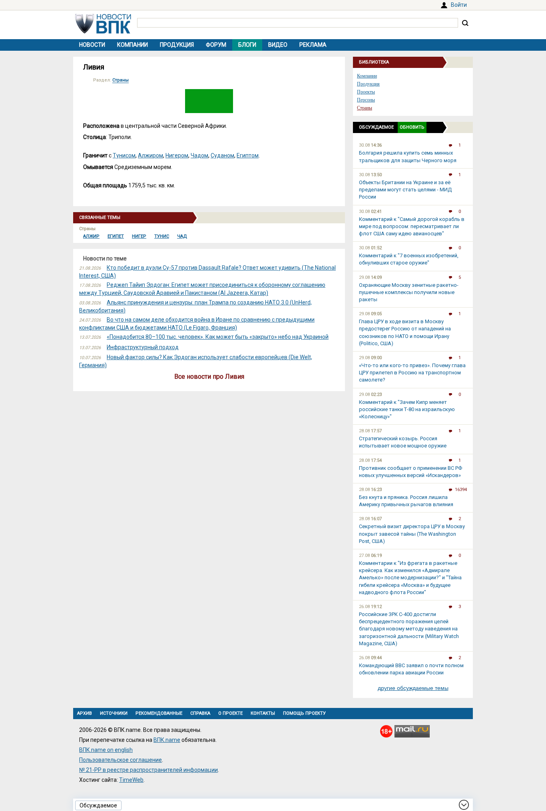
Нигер (139, 236)
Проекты (366, 92)
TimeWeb (131, 780)
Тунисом (124, 155)
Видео (277, 45)
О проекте (230, 713)
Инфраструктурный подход (143, 347)
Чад (182, 236)
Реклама (313, 45)
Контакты (263, 713)
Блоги (247, 45)
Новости (92, 45)
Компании (132, 45)
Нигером (176, 155)
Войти (459, 5)
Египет (116, 236)
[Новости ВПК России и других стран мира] (103, 31)
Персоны (366, 100)
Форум (216, 45)
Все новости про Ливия (209, 376)
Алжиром (150, 155)
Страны (120, 80)
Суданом (222, 155)
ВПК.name (166, 740)
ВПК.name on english (106, 750)
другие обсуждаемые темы (413, 688)
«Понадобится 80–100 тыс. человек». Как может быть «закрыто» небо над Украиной (218, 337)
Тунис (161, 236)
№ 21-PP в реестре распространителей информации (148, 770)
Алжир (91, 236)
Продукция (177, 45)
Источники (114, 713)
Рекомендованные (159, 713)
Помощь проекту (304, 713)
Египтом (248, 155)
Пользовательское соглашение (120, 760)
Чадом (199, 155)
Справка (200, 713)
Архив (84, 713)
